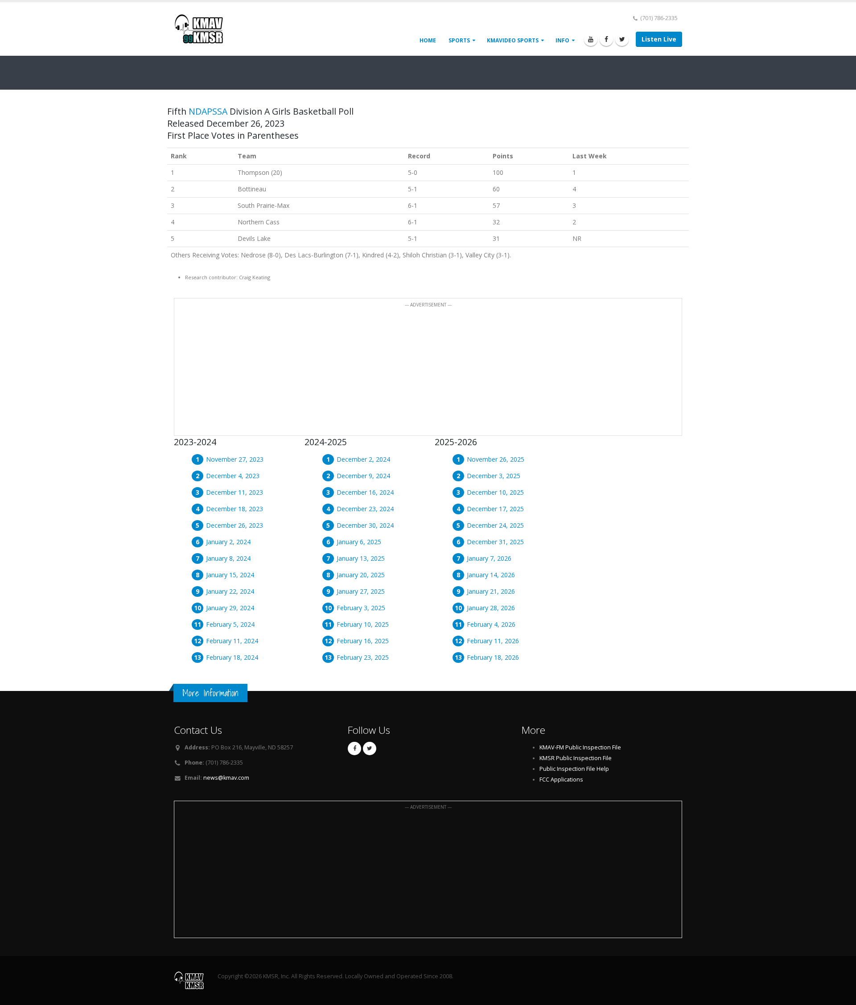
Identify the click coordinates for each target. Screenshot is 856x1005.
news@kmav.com (226, 778)
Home (428, 40)
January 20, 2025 (361, 575)
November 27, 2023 (234, 459)
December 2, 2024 (363, 459)
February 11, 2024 (232, 641)
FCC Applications (561, 779)
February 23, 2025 (363, 657)
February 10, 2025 (363, 624)
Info (562, 40)
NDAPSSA (208, 111)
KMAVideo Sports (513, 40)
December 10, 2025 (495, 492)
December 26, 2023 (234, 525)
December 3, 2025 (493, 475)
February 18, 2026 (493, 657)
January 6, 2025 (359, 542)
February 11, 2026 (493, 641)
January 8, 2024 (228, 558)
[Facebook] (606, 39)
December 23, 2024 (365, 509)
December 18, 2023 (234, 509)
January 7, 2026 (489, 558)
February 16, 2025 (363, 641)
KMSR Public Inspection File (575, 758)
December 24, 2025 (495, 525)
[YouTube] (590, 39)
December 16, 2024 (365, 492)
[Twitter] (622, 39)
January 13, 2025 (361, 558)
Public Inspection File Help (574, 769)
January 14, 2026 (491, 575)
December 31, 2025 (495, 542)
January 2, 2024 (228, 542)
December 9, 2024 (363, 475)
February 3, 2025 (361, 608)
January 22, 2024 (230, 591)
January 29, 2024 (230, 608)
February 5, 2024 (230, 624)
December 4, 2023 (232, 475)
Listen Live (659, 39)
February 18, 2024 (232, 657)
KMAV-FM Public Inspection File (580, 747)
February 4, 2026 (491, 624)
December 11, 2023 (234, 492)
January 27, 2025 (361, 591)
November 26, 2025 (495, 459)
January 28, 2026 (491, 608)
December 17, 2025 (495, 509)
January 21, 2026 (491, 591)
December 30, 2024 (365, 525)
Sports (459, 40)
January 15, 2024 (230, 575)
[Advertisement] (428, 372)
